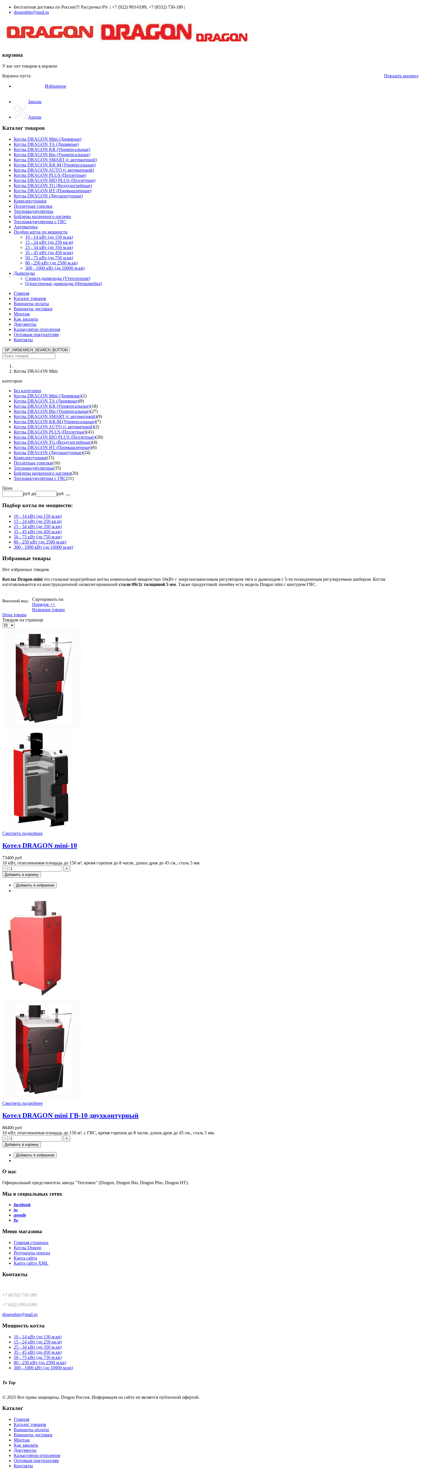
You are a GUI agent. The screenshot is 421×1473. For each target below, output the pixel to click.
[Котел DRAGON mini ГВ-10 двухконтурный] (210, 999)
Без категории (27, 390)
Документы (25, 324)
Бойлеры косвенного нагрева (42, 473)
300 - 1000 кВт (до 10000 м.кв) (43, 547)
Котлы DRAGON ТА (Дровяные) (46, 401)
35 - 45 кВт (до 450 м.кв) (38, 531)
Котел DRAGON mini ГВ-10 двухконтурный (70, 1115)
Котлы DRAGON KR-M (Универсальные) (55, 421)
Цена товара (14, 614)
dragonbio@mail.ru (31, 12)
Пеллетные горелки (33, 462)
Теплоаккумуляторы (33, 468)
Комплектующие (30, 457)
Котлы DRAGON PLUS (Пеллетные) (50, 431)
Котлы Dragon (27, 1247)
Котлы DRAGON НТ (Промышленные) (52, 447)
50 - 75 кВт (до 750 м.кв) (38, 536)
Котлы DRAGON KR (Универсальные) (52, 406)
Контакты (23, 339)
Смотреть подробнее (22, 833)
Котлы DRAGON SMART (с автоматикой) (55, 416)
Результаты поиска (32, 1252)
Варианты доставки (33, 308)
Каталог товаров (30, 298)
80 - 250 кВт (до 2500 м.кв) (40, 542)
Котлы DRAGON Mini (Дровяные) (47, 395)
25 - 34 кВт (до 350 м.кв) (38, 526)
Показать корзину (401, 75)
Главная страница (31, 1242)
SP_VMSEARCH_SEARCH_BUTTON (36, 350)
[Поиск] (68, 495)
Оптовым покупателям (36, 334)
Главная (21, 293)
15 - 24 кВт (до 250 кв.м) (38, 521)
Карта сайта (25, 1258)
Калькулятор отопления (37, 329)
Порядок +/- (43, 604)
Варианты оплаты (31, 303)
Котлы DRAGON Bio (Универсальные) (52, 411)
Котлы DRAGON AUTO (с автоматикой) (54, 426)
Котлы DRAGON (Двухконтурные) (48, 452)
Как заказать (26, 319)
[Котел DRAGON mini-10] (210, 729)
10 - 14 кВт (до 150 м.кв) (38, 516)
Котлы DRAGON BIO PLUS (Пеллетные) (54, 437)
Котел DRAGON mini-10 (39, 845)
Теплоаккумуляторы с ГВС (40, 478)
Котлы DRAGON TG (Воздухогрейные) (53, 442)
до (33, 493)
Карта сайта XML (31, 1263)
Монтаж (22, 313)
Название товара (48, 609)
